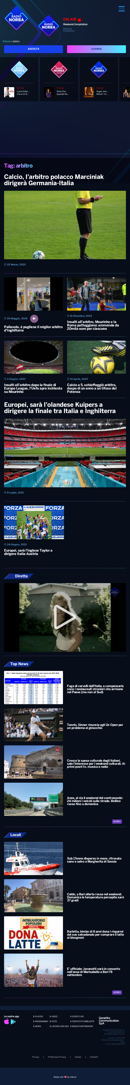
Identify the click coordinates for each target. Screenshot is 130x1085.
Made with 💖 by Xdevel (65, 1077)
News (38, 1026)
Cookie (78, 1057)
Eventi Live (78, 1017)
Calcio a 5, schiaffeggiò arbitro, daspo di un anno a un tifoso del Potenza (91, 389)
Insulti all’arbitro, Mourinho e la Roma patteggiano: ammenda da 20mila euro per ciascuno (93, 325)
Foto (54, 1021)
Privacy (35, 1057)
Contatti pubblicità (83, 1021)
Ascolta (33, 49)
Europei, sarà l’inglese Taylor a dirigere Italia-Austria (28, 552)
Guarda (96, 49)
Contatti (94, 1057)
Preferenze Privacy (57, 1057)
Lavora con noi (60, 1026)
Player (39, 1017)
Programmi (41, 1021)
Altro (117, 821)
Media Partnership (82, 1026)
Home (7, 41)
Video (54, 1017)
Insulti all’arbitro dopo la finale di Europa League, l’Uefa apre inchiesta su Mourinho (33, 389)
